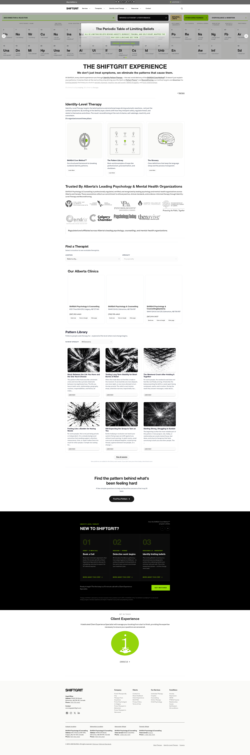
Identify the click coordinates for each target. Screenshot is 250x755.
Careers (182, 745)
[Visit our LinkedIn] (78, 713)
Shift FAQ (136, 700)
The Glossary (153, 160)
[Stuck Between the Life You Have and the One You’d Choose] (83, 360)
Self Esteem (173, 706)
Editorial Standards (105, 744)
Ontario (150, 733)
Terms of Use (137, 704)
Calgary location (70, 726)
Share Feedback (138, 696)
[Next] (168, 528)
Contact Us (136, 694)
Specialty (126, 255)
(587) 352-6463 (75, 314)
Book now (73, 318)
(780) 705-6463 (114, 314)
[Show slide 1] (124, 57)
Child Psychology (156, 702)
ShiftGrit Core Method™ (77, 160)
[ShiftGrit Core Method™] (84, 140)
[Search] (182, 8)
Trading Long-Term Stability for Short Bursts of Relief (121, 375)
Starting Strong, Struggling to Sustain (159, 429)
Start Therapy (157, 745)
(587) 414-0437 (152, 317)
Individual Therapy (157, 694)
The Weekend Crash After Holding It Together (159, 375)
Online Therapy (156, 700)
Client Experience (138, 698)
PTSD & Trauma (174, 700)
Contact (148, 8)
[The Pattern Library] (124, 140)
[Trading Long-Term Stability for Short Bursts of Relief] (121, 360)
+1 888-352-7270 (125, 735)
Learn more (72, 395)
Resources (134, 8)
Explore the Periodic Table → (125, 43)
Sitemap (95, 744)
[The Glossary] (165, 140)
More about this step (93, 577)
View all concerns (121, 457)
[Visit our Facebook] (67, 713)
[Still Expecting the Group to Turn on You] (121, 414)
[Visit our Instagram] (70, 713)
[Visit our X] (74, 713)
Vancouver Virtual (120, 726)
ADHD (171, 698)
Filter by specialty (72, 342)
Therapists (98, 8)
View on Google (83, 318)
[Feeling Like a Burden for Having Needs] (83, 414)
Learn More (71, 170)
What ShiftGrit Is (71, 2)
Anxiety (171, 694)
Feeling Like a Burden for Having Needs (81, 430)
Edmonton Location (96, 726)
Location (68, 255)
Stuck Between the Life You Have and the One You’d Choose (83, 375)
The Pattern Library (115, 160)
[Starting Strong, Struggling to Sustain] (160, 414)
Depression (173, 696)
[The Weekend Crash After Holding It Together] (160, 360)
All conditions (173, 708)
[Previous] (162, 528)
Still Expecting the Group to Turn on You (120, 430)
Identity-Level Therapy (116, 8)
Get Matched (161, 588)
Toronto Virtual (144, 726)
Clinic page (94, 318)
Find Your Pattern (121, 499)
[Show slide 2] (125, 57)
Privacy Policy (137, 702)
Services (85, 8)
